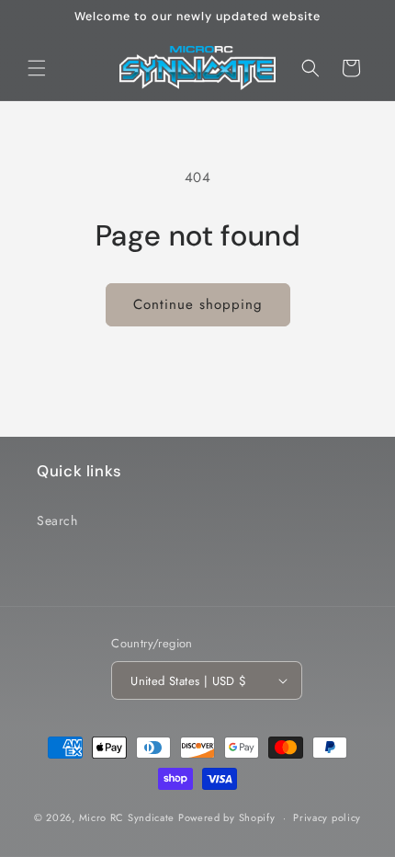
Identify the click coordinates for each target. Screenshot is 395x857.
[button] (37, 68)
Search (57, 520)
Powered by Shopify (227, 817)
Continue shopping (198, 304)
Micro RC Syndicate (127, 817)
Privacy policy (327, 817)
